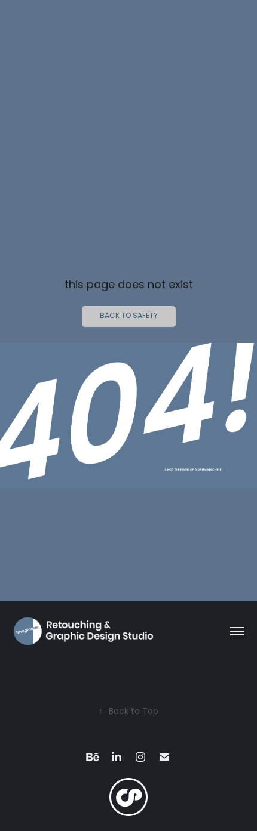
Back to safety (129, 316)
